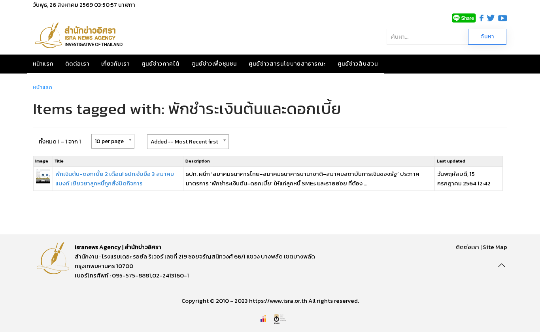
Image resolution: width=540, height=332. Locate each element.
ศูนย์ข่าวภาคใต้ (160, 64)
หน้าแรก (43, 64)
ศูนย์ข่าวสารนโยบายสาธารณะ (287, 64)
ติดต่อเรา (77, 64)
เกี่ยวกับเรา (115, 64)
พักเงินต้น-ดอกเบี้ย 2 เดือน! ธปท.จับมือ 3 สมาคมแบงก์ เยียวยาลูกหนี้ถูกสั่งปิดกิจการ (114, 178)
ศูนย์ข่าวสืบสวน (358, 64)
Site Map (495, 246)
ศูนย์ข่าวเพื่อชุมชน (214, 64)
